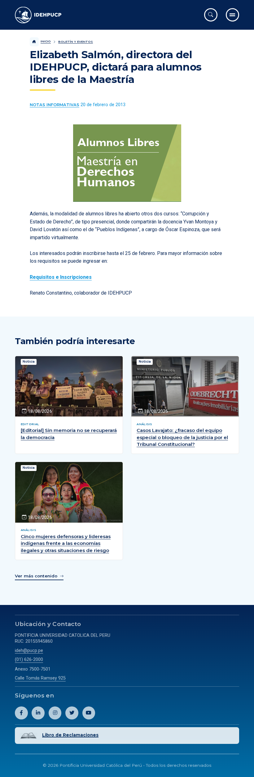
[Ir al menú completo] (232, 14)
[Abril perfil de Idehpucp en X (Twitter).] (71, 712)
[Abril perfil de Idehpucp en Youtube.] (88, 712)
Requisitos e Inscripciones (61, 277)
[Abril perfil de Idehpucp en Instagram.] (55, 712)
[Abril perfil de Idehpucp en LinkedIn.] (38, 712)
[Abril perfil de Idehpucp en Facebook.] (21, 712)
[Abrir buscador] (210, 14)
